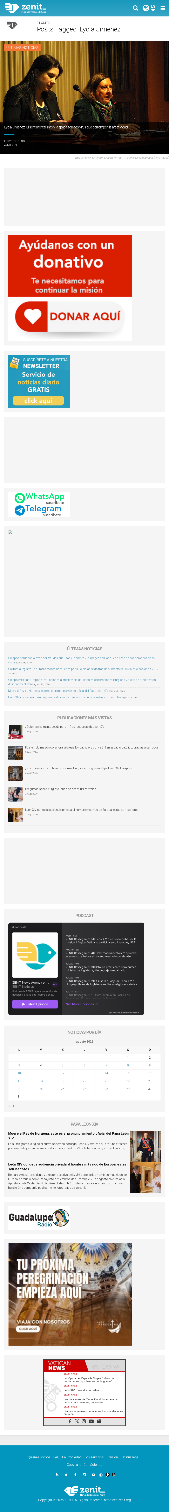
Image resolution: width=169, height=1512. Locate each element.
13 (84, 1073)
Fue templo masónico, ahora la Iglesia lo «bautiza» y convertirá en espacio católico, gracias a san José (91, 747)
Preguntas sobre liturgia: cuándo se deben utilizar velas (60, 789)
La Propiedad (72, 1457)
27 (84, 1088)
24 (19, 1088)
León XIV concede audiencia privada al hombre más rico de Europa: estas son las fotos (65, 697)
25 (41, 1088)
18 (41, 1081)
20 (84, 1081)
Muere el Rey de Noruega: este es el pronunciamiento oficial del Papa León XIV (58, 690)
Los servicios (94, 1457)
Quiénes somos (39, 1457)
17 (19, 1081)
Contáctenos (92, 1465)
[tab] (64, 1365)
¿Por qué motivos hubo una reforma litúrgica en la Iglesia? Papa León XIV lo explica (78, 768)
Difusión (112, 1457)
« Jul (11, 1106)
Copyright (74, 1465)
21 (106, 1081)
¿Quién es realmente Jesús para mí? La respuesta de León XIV (64, 726)
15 (128, 1073)
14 (106, 1073)
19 (62, 1081)
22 (128, 1081)
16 (149, 1073)
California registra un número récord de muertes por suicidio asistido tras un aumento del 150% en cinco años (79, 669)
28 (106, 1088)
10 (19, 1073)
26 (62, 1088)
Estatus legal (130, 1457)
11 (41, 1073)
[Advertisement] (84, 197)
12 (62, 1073)
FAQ (56, 1457)
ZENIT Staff (11, 144)
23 (149, 1081)
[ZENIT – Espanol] (47, 8)
